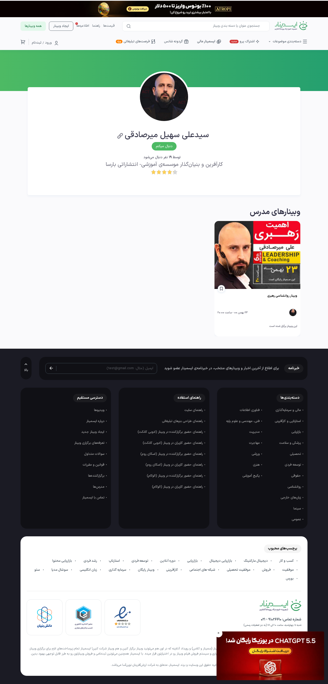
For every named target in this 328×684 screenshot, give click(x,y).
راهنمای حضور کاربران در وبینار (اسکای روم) (175, 464)
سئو (37, 569)
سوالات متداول (94, 454)
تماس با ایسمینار (93, 497)
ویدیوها (99, 410)
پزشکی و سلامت (290, 443)
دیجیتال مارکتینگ (256, 561)
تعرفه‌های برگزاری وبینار (89, 443)
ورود (48, 42)
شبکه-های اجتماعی (202, 569)
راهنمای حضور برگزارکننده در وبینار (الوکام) (175, 475)
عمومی (297, 519)
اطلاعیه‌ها (82, 25)
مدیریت (255, 432)
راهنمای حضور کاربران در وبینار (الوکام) (178, 486)
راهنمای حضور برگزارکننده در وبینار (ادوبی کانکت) (171, 432)
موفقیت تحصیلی (239, 569)
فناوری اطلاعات (250, 410)
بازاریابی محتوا (62, 561)
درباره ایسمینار (95, 421)
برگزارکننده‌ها (96, 475)
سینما (297, 508)
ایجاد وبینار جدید (93, 432)
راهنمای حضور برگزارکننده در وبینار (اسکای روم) (172, 454)
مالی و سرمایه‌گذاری (288, 410)
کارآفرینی (172, 569)
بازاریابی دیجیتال (221, 561)
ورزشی (256, 454)
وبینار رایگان (146, 569)
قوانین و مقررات (94, 464)
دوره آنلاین (168, 561)
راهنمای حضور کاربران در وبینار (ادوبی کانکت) (173, 443)
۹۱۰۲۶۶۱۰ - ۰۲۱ (271, 619)
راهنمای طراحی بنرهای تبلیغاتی (183, 421)
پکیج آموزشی (251, 475)
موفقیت (288, 569)
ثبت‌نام (37, 42)
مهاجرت (255, 443)
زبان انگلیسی (89, 569)
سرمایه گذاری (118, 569)
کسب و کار (286, 561)
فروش (266, 569)
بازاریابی (296, 432)
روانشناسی (295, 486)
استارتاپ (115, 561)
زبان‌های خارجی (291, 497)
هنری (257, 464)
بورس (290, 578)
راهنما (96, 25)
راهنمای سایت (194, 410)
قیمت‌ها (109, 25)
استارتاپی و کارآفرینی (288, 421)
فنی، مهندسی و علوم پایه (243, 421)
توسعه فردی (293, 464)
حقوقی (296, 475)
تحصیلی (296, 454)
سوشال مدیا (60, 569)
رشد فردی (91, 561)
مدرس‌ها (99, 486)
